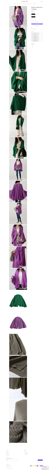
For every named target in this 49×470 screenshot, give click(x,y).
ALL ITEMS (7, 451)
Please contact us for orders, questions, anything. (45, 467)
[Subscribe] (17, 460)
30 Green (37, 14)
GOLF (6, 456)
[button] (7, 1)
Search (7, 450)
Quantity (32, 18)
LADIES (7, 452)
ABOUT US (26, 451)
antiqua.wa (9, 468)
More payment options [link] (37, 25)
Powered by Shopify (11, 468)
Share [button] (32, 46)
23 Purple (33, 14)
